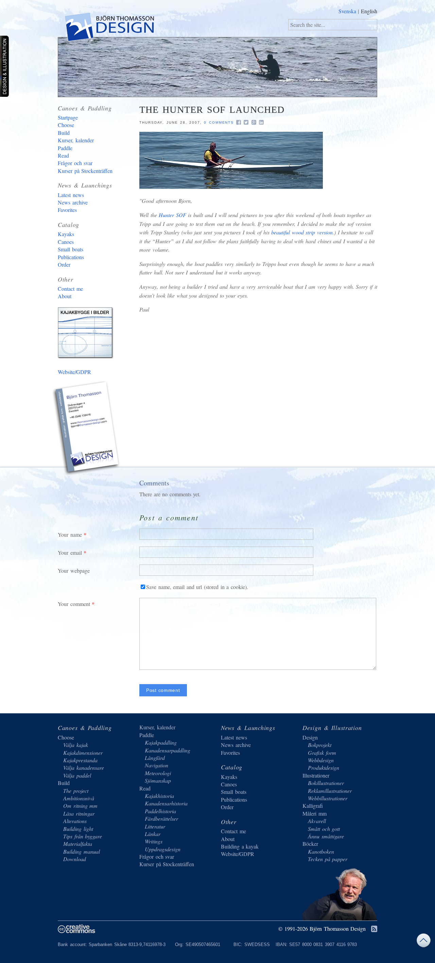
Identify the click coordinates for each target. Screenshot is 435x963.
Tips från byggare (82, 836)
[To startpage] (109, 28)
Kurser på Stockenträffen (85, 170)
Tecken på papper (327, 858)
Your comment (74, 603)
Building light (78, 828)
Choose (66, 124)
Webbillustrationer (327, 798)
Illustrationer (315, 775)
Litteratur (155, 826)
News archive (73, 202)
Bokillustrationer (326, 782)
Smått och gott (324, 828)
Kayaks (66, 233)
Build (64, 132)
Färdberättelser (161, 818)
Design (310, 737)
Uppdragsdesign (162, 849)
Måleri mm (314, 813)
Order (64, 264)
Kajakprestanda (80, 760)
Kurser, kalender (76, 140)
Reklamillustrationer (330, 790)
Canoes (66, 241)
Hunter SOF (172, 214)
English (369, 11)
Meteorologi (158, 773)
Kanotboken (321, 851)
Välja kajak (75, 744)
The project (75, 790)
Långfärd (155, 757)
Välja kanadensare (83, 767)
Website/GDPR (74, 371)
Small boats (70, 249)
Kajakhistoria (159, 795)
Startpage (68, 117)
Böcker (310, 843)
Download (74, 858)
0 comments (219, 122)
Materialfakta (77, 843)
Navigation (156, 765)
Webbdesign (321, 760)
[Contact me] (86, 429)
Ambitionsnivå (78, 798)
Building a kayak (87, 334)
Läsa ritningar (78, 813)
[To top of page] (423, 942)
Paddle (65, 147)
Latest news (71, 194)
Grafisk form (322, 752)
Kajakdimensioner (83, 752)
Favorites (67, 209)
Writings (153, 841)
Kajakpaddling (161, 742)
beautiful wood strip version (302, 232)
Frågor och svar (75, 162)
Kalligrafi (312, 805)
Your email (70, 552)
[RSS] (374, 929)
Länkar (152, 833)
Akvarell (317, 820)
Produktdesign (323, 767)
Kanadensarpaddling (167, 750)
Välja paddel (77, 775)
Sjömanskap (158, 780)
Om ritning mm (80, 805)
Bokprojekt (319, 744)
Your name (70, 534)
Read (63, 155)
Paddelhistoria (160, 811)
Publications (71, 257)
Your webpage (74, 570)
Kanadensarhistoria (166, 803)
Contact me (70, 288)
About (64, 296)
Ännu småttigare (326, 836)
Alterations (75, 820)
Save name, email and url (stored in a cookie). (197, 586)
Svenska (347, 11)
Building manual (81, 851)
